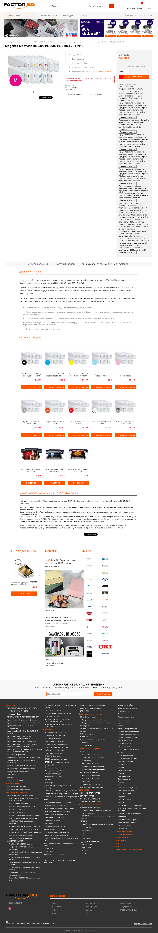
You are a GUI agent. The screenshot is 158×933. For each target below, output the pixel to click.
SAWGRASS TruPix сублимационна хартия (61, 791)
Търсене (89, 913)
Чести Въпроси (92, 903)
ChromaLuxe (121, 726)
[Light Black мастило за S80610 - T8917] (31, 406)
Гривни (121, 782)
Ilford (46, 799)
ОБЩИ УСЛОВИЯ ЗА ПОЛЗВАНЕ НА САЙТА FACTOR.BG (105, 264)
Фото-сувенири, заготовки (90, 805)
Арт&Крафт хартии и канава (56, 744)
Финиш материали (52, 820)
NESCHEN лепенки (87, 737)
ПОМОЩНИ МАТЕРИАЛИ (90, 799)
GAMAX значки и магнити (90, 808)
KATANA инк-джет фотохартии (55, 732)
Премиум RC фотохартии (55, 735)
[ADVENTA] (89, 613)
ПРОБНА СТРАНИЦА (128, 910)
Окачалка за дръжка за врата (129, 814)
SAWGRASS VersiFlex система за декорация (23, 757)
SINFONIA (49, 851)
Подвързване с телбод (90, 778)
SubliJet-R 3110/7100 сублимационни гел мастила (24, 858)
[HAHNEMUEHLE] (89, 572)
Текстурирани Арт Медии (55, 771)
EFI (45, 857)
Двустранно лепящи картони (91, 708)
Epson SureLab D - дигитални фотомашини (23, 720)
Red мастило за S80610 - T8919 (78, 423)
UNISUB (120, 752)
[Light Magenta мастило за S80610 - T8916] (125, 358)
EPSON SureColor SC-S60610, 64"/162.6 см (55, 471)
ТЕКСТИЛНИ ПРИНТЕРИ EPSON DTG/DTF (23, 717)
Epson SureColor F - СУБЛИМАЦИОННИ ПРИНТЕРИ (22, 732)
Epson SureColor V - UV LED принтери (21, 741)
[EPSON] (105, 559)
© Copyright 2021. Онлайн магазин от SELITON (79, 930)
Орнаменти (122, 785)
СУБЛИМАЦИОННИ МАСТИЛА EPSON (23, 829)
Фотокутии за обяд (125, 705)
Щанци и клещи (124, 723)
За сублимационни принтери (56, 814)
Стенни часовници (88, 845)
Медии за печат (49, 729)
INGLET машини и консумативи (92, 740)
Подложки (85, 850)
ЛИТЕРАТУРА (120, 840)
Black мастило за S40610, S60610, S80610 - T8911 (31, 375)
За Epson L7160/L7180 (17, 809)
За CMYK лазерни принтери (56, 805)
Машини (84, 743)
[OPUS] (89, 620)
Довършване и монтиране (90, 714)
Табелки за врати (124, 799)
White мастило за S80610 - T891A (101, 423)
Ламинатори (86, 760)
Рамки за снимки (124, 770)
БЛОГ (117, 846)
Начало (7, 42)
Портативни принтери (16, 754)
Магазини (131, 8)
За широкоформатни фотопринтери (23, 818)
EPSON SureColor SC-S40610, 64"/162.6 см (78, 471)
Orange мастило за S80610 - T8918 (55, 423)
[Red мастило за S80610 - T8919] (78, 406)
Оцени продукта (97, 94)
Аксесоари (11, 774)
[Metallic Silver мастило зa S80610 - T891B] (125, 406)
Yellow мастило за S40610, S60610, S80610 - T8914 (78, 375)
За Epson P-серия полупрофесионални (24, 815)
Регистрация (91, 906)
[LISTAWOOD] (105, 613)
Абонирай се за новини (55, 663)
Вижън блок (86, 839)
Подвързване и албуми (89, 749)
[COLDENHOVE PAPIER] (89, 599)
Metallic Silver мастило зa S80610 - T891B (125, 423)
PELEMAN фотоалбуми (89, 772)
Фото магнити (87, 827)
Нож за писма (123, 720)
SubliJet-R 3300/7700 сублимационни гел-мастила (24, 868)
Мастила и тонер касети (21, 42)
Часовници (122, 764)
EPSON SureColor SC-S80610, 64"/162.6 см (31, 471)
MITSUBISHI (49, 848)
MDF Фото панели (125, 740)
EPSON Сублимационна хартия (57, 762)
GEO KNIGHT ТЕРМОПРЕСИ (90, 793)
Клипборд (122, 816)
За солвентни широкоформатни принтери (72, 42)
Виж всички (49, 665)
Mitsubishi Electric (15, 714)
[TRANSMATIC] (89, 627)
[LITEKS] (89, 593)
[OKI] (105, 646)
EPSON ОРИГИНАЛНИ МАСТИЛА (43, 42)
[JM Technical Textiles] (105, 586)
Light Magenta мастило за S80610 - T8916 (125, 375)
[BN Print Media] (105, 593)
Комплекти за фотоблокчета (92, 766)
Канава (48, 780)
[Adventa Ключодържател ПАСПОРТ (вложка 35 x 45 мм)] (24, 569)
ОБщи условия (126, 906)
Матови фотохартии (53, 738)
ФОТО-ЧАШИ (122, 828)
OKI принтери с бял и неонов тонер (21, 768)
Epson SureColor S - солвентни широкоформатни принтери (19, 737)
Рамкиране (84, 726)
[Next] (150, 30)
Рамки (84, 836)
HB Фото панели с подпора (128, 732)
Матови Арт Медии (52, 768)
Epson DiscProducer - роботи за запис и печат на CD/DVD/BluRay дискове (25, 750)
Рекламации (57, 906)
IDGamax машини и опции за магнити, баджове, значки (96, 812)
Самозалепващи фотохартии (56, 747)
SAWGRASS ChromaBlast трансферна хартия (62, 797)
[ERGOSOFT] (89, 633)
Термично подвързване (90, 775)
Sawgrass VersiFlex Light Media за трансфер (61, 794)
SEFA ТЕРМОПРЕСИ (87, 796)
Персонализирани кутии (127, 819)
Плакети (121, 773)
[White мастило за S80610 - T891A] (101, 406)
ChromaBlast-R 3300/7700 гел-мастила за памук (60, 706)
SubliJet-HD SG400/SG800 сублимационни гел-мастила (24, 848)
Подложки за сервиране (127, 758)
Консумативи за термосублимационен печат (59, 844)
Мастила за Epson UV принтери (21, 838)
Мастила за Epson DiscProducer (21, 835)
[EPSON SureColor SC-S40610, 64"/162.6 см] (78, 454)
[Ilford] (105, 572)
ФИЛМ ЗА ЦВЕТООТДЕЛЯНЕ (54, 854)
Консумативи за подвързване (93, 769)
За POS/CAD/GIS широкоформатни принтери (22, 822)
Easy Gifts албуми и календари (92, 787)
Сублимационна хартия (54, 750)
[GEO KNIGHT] (105, 620)
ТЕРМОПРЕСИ (84, 790)
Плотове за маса (124, 743)
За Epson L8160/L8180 (17, 812)
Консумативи (86, 746)
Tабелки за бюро (124, 794)
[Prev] (8, 30)
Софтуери (11, 777)
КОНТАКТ (85, 15)
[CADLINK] (105, 633)
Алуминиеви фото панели (128, 729)
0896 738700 (130, 15)
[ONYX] (89, 640)
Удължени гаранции (15, 780)
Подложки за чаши (125, 755)
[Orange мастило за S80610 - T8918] (54, 406)
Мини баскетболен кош (127, 822)
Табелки (121, 802)
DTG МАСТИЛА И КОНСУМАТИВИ (58, 713)
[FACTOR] (89, 559)
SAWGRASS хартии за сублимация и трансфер (57, 786)
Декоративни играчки (90, 842)
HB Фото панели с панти (127, 737)
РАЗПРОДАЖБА (69, 15)
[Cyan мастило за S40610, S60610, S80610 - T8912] (54, 358)
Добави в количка (33, 387)
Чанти (83, 853)
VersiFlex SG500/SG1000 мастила (21, 844)
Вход (150, 8)
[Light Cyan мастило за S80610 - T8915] (101, 358)
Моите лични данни (143, 924)
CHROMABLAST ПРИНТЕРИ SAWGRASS (22, 766)
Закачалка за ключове (126, 779)
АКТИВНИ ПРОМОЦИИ (124, 834)
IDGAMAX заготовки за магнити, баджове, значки (97, 817)
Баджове (84, 833)
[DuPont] (105, 627)
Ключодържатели (88, 830)
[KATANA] (105, 566)
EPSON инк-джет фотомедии (56, 759)
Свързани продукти (65, 264)
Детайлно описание (38, 264)
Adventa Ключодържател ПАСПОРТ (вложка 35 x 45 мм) (24, 583)
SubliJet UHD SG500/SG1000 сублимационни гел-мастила (25, 853)
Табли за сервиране (125, 761)
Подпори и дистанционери (128, 749)
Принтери (10, 705)
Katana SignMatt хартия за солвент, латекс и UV (61, 839)
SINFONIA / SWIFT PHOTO (18, 711)
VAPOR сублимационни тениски (92, 705)
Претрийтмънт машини (16, 786)
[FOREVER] (89, 579)
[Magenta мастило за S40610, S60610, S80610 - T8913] (33, 69)
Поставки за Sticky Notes (127, 788)
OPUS (82, 751)
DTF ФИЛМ (84, 711)
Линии (120, 714)
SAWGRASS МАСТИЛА (15, 841)
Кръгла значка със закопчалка (130, 805)
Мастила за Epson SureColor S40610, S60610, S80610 (107, 42)
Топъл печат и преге (89, 763)
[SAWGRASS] (89, 566)
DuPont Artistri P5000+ (52, 710)
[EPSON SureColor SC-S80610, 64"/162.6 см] (31, 454)
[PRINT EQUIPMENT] (89, 647)
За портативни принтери (18, 803)
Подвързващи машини (90, 754)
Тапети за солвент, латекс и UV (57, 835)
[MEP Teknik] (105, 640)
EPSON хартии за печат (53, 753)
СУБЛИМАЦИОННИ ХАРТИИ (55, 826)
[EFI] (89, 606)
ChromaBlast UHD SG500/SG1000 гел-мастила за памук (23, 874)
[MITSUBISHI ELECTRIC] (89, 654)
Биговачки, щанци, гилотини (92, 757)
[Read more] (61, 589)
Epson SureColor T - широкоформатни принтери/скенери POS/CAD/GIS (22, 745)
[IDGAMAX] (105, 654)
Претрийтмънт (12, 783)
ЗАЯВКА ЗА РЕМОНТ (49, 15)
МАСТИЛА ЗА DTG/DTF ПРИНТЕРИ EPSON (24, 826)
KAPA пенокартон (87, 734)
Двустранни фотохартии (54, 741)
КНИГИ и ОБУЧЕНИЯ (123, 831)
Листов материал (124, 746)
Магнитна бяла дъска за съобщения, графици (132, 809)
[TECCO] (105, 599)
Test (117, 843)
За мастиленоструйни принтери (57, 811)
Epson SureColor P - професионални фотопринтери (21, 727)
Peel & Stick (85, 781)
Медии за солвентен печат (54, 829)
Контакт (89, 910)
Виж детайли (31, 483)
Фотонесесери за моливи (128, 708)
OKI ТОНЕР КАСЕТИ (51, 716)
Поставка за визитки (126, 791)
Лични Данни (126, 903)
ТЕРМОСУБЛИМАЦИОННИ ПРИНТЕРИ (22, 708)
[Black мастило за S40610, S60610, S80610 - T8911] (31, 358)
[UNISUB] (105, 606)
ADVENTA (83, 821)
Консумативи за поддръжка (18, 771)
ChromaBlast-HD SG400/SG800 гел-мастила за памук (25, 863)
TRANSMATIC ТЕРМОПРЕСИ (90, 802)
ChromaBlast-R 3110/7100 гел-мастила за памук (24, 879)
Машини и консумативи (90, 784)
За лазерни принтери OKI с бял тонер (59, 808)
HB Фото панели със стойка (128, 735)
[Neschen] (89, 586)
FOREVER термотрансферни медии (57, 802)
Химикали (122, 711)
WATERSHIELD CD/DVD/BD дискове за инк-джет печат (60, 861)
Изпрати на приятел (75, 94)
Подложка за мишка (126, 717)
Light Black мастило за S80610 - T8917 (31, 423)
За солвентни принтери (54, 817)
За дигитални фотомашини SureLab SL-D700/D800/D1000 (24, 799)
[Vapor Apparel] (105, 579)
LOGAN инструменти (88, 717)
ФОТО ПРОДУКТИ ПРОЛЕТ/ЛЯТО (128, 849)
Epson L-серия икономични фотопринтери (24, 723)
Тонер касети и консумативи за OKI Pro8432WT (59, 725)
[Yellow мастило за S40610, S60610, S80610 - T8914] (78, 358)
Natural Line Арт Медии (54, 777)
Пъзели (121, 767)
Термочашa (86, 847)
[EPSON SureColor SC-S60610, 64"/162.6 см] (54, 454)
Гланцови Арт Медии (53, 774)
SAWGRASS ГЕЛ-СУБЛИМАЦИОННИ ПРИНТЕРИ (21, 761)
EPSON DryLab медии (53, 756)
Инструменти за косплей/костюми (95, 720)
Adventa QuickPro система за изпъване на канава (96, 730)
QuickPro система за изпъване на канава (97, 824)
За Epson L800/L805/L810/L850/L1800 (23, 806)
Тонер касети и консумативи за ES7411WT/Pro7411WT (57, 720)
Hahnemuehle (49, 765)
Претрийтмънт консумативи (18, 789)
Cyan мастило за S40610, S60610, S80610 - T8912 (55, 375)
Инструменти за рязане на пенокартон (96, 723)
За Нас (54, 910)
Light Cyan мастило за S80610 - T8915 (102, 375)
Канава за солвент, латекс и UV (57, 832)
